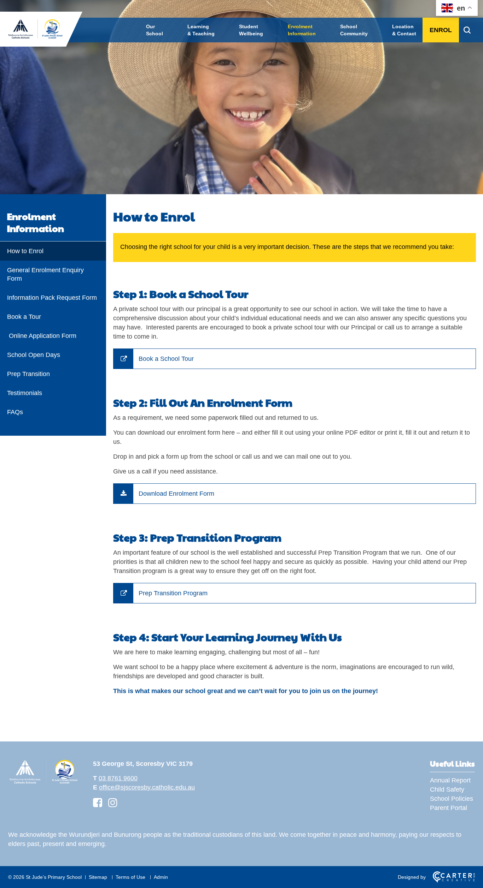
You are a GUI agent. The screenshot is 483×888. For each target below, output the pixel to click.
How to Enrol (25, 251)
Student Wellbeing (251, 30)
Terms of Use (130, 877)
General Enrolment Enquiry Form (45, 274)
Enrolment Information (302, 30)
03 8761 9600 (118, 778)
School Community (354, 30)
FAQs (15, 412)
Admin (161, 877)
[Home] (43, 782)
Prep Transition (28, 373)
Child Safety (447, 789)
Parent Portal (448, 807)
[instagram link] (112, 803)
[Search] (467, 30)
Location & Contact (404, 30)
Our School (154, 30)
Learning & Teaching (201, 30)
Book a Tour (24, 316)
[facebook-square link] (97, 803)
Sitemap (98, 877)
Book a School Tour (166, 358)
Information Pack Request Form (53, 297)
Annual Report (450, 780)
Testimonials (24, 393)
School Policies (451, 798)
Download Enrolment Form (176, 493)
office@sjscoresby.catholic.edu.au (147, 787)
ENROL (441, 30)
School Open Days (33, 354)
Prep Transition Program (173, 593)
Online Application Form (41, 335)
